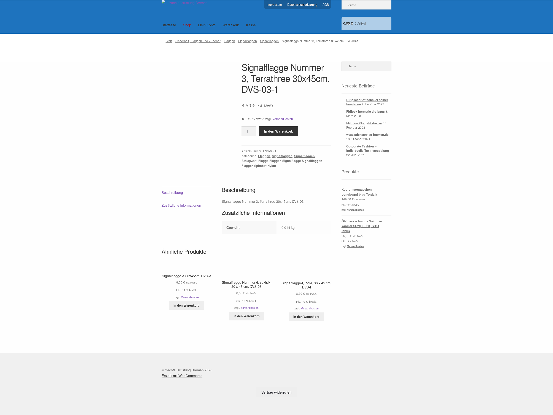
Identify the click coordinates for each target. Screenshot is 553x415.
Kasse (251, 24)
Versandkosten (282, 118)
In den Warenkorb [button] (186, 305)
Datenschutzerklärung (302, 4)
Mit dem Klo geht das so (364, 123)
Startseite (169, 24)
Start (169, 41)
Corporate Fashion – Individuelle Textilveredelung (367, 148)
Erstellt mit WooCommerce (182, 375)
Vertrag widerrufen (276, 392)
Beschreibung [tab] (172, 192)
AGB (326, 4)
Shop (187, 24)
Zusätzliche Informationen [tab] (181, 205)
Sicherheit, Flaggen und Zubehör (198, 41)
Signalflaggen (247, 41)
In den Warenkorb (278, 131)
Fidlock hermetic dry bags (365, 111)
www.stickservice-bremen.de (367, 134)
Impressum (274, 4)
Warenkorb (230, 24)
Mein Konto (207, 24)
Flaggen (229, 41)
